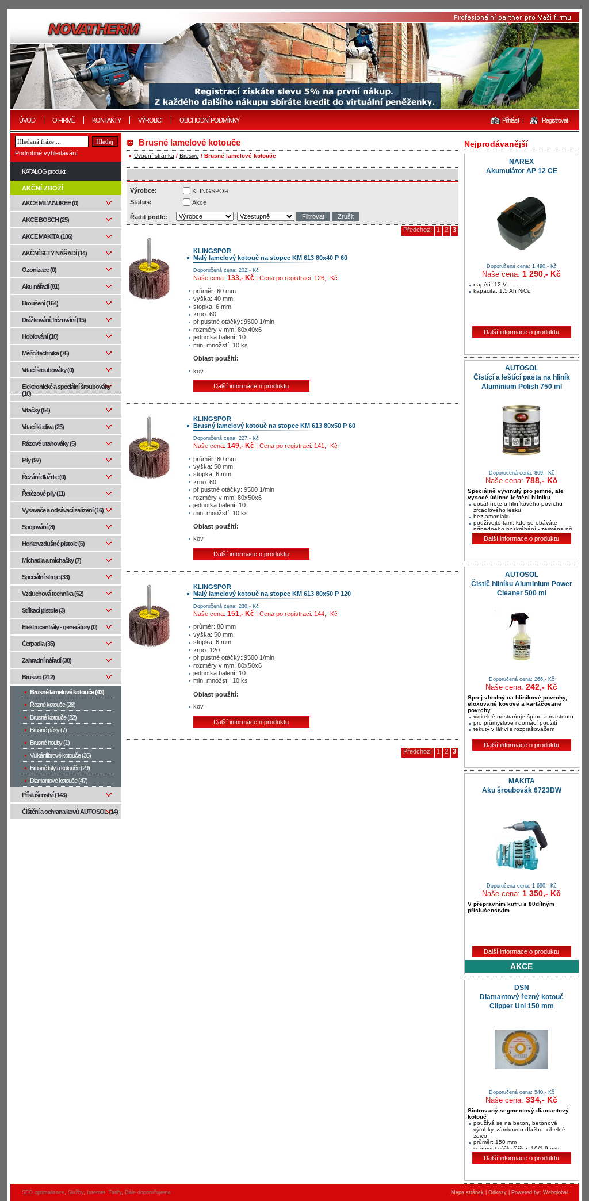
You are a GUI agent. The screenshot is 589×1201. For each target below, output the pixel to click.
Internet (96, 1192)
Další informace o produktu (251, 386)
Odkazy (497, 1192)
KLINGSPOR (210, 191)
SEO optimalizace (43, 1192)
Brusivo (189, 155)
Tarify (115, 1192)
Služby (75, 1192)
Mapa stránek (467, 1192)
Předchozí (417, 229)
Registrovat (555, 120)
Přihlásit (510, 120)
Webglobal (555, 1192)
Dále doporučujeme (148, 1192)
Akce (199, 202)
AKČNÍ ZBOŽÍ (42, 188)
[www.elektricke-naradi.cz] (294, 60)
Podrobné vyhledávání (46, 153)
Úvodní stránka (154, 155)
